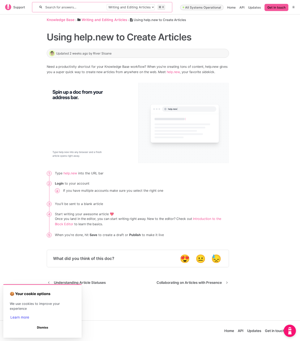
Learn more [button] (19, 317)
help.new (173, 72)
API (241, 7)
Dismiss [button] (42, 327)
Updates (254, 7)
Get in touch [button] (276, 7)
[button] (293, 7)
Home (231, 7)
